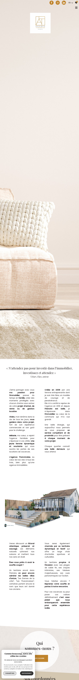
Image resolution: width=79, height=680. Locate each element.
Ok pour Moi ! (27, 673)
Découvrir (39, 658)
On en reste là (26, 652)
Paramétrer (9, 673)
